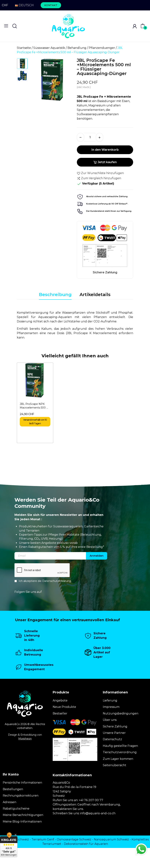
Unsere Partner (114, 733)
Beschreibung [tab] (55, 294)
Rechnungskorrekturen (20, 795)
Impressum (111, 707)
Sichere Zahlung (115, 726)
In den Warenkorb (105, 149)
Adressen (9, 802)
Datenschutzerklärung (56, 580)
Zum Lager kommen (118, 759)
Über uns (110, 720)
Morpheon (25, 738)
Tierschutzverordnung (120, 752)
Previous (37, 81)
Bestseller (60, 713)
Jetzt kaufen (107, 162)
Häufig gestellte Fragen (120, 746)
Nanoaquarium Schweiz (111, 839)
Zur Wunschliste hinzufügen (102, 173)
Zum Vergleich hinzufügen (101, 178)
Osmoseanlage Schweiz (74, 839)
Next (65, 81)
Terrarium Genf (42, 839)
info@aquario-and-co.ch (97, 813)
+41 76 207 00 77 (91, 800)
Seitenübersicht (114, 765)
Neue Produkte (64, 707)
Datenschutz (112, 739)
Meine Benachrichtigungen (23, 815)
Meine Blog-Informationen (22, 821)
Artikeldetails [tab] (95, 294)
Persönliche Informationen (22, 782)
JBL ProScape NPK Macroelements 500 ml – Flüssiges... (35, 405)
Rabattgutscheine (16, 808)
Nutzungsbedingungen (120, 713)
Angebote (60, 700)
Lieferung (110, 700)
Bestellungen (13, 789)
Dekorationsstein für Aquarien (86, 844)
